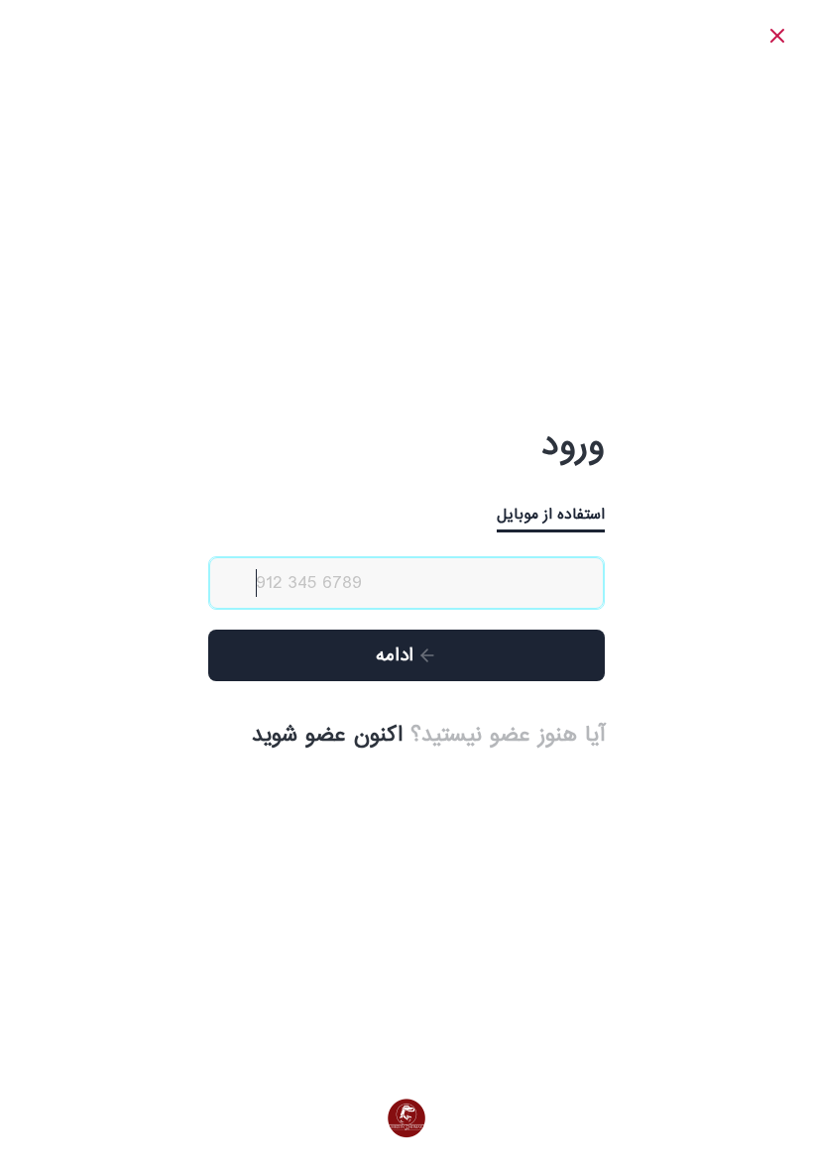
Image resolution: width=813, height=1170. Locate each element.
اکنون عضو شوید (327, 735)
